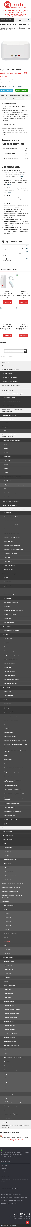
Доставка (3, 1168)
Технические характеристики (19, 95)
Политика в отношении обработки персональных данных (14, 1180)
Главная (2, 27)
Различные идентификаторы (9, 1203)
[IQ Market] (15, 4)
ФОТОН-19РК (7, 324)
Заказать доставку (21, 90)
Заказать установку (6, 90)
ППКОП (16, 28)
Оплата (3, 1171)
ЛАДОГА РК (22, 28)
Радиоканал (18, 86)
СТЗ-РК (7, 291)
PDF (27, 246)
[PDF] (22, 176)
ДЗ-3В (23, 324)
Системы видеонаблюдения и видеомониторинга (14, 1197)
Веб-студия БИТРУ (12, 1225)
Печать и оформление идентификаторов (12, 1200)
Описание (4, 95)
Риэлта (11, 28)
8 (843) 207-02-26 (15, 15)
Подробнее (7, 302)
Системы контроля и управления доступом (12, 1191)
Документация (17, 99)
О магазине (4, 1165)
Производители (5, 1177)
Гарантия (3, 1174)
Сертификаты (5, 99)
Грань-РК (23, 291)
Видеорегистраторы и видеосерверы (11, 1194)
